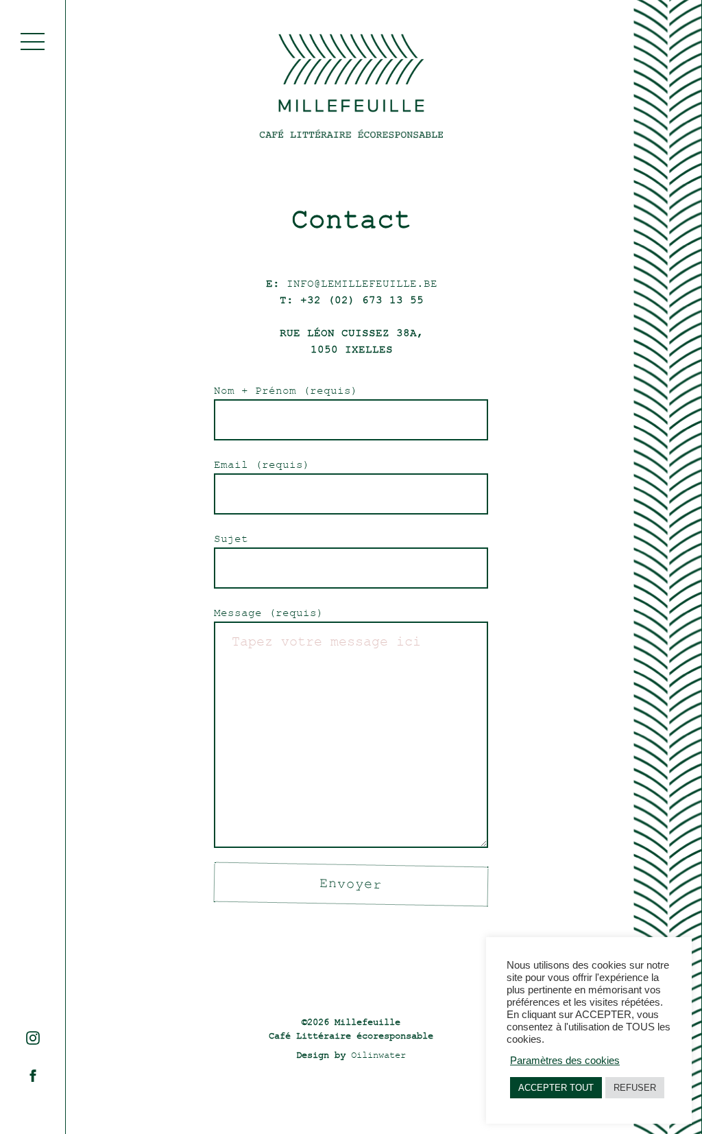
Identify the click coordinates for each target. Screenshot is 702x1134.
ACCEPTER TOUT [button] (556, 1088)
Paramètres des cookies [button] (565, 1060)
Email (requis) (262, 465)
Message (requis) (269, 613)
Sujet (231, 539)
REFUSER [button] (635, 1088)
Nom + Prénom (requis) (286, 391)
